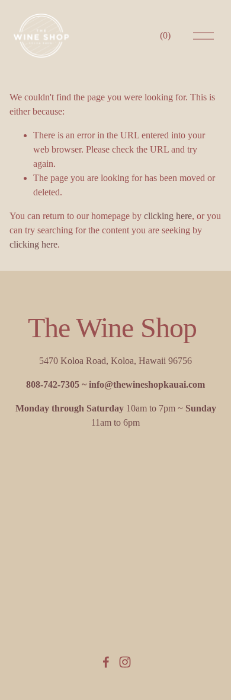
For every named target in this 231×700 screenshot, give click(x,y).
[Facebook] (106, 662)
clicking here (168, 216)
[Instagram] (125, 662)
